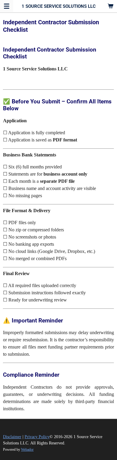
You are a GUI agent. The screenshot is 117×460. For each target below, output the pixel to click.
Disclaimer (12, 437)
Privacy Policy (37, 437)
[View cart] (110, 6)
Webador (27, 450)
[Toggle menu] (6, 6)
